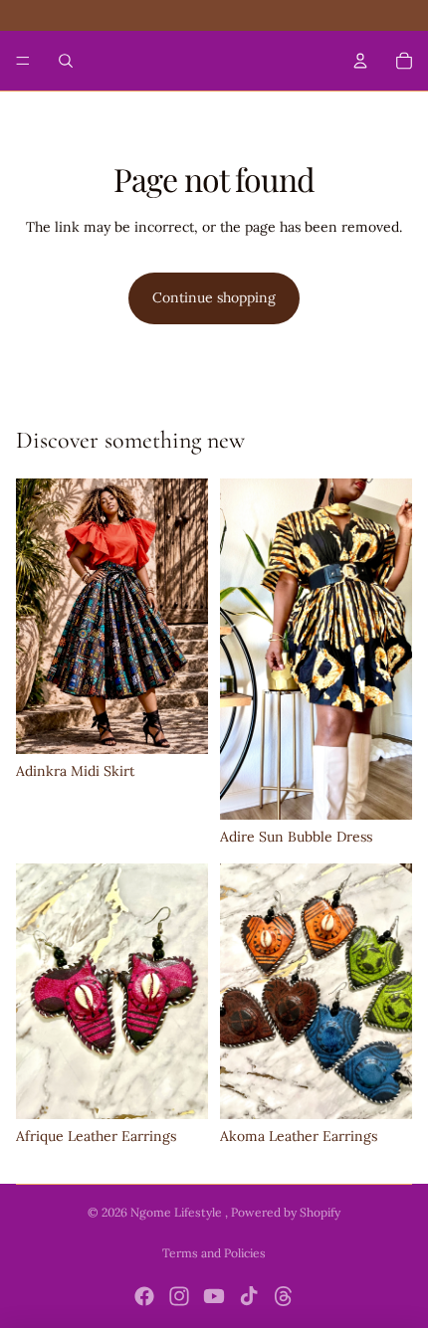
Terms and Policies (214, 1252)
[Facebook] (144, 1296)
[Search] (66, 61)
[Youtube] (214, 1296)
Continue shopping (214, 297)
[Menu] (23, 61)
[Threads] (284, 1296)
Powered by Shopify (285, 1212)
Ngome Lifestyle (177, 1212)
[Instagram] (179, 1296)
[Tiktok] (249, 1296)
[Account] (360, 61)
